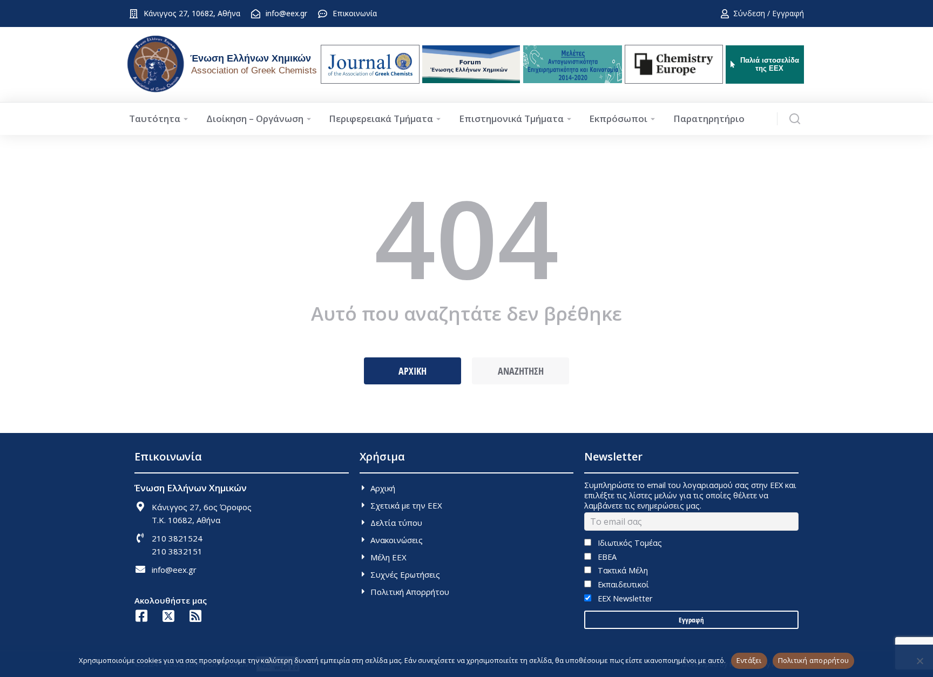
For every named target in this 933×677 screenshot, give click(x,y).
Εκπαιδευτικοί (622, 584)
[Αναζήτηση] (794, 118)
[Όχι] (919, 660)
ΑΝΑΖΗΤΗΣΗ (521, 370)
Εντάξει (749, 660)
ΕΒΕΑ (606, 557)
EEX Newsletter (624, 598)
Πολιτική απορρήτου (813, 660)
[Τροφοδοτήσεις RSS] (195, 615)
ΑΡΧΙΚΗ (412, 370)
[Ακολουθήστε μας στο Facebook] (141, 615)
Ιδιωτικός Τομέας (628, 543)
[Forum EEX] (471, 64)
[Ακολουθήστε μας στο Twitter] (168, 615)
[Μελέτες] (572, 64)
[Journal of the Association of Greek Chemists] (370, 64)
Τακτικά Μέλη (621, 570)
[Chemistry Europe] (674, 64)
